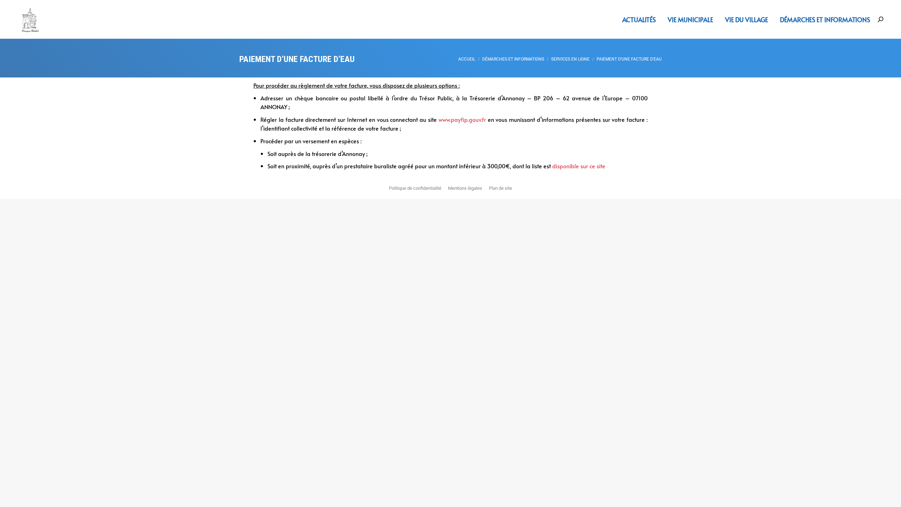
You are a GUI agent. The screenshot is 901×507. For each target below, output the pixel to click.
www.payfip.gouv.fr (462, 119)
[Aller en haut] (890, 496)
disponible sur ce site (578, 166)
